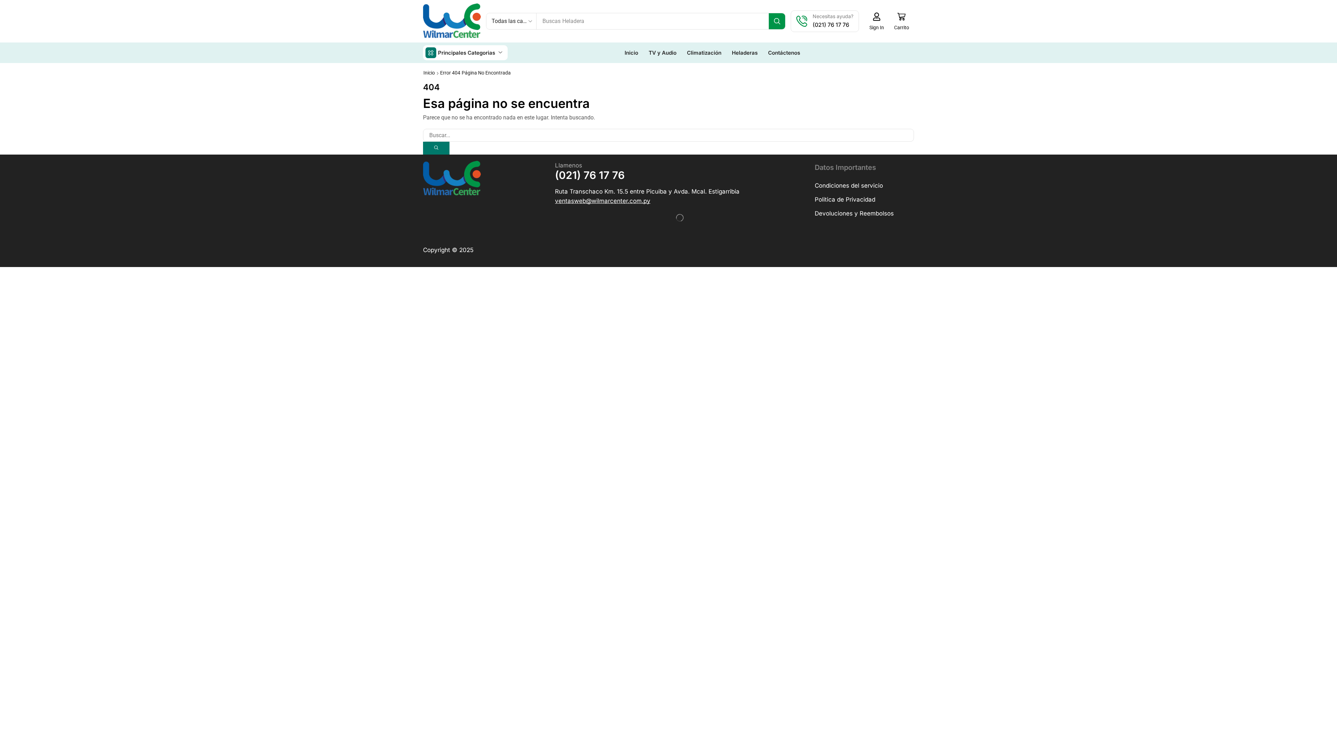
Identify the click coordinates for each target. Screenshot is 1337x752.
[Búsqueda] (777, 21)
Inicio (429, 73)
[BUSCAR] (436, 148)
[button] (876, 21)
